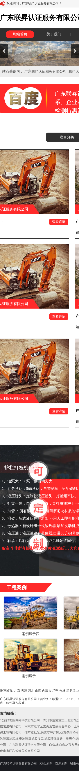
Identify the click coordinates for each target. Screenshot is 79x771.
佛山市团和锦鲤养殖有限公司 (20, 751)
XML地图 (46, 763)
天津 (24, 690)
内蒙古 (46, 690)
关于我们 (53, 34)
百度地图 (61, 763)
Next (75, 51)
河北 (31, 690)
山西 (38, 690)
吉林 (62, 690)
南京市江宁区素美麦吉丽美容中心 (48, 726)
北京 (17, 690)
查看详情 (44, 222)
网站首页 (20, 34)
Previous (4, 51)
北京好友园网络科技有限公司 (20, 720)
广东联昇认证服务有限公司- (46, 71)
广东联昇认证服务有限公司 (27, 744)
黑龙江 (70, 690)
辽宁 (55, 690)
